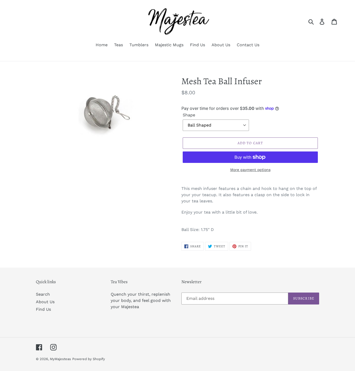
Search (43, 294)
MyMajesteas (60, 359)
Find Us (43, 309)
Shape (189, 114)
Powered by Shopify (88, 359)
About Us (45, 301)
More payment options (250, 170)
